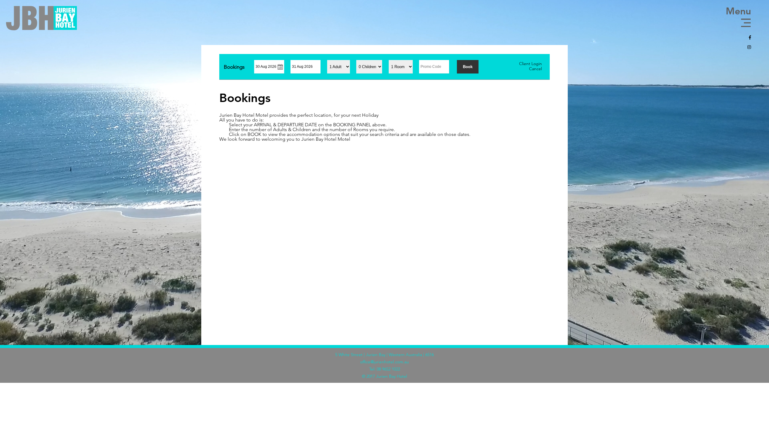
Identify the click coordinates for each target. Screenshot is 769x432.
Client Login (530, 63)
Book (468, 66)
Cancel (535, 68)
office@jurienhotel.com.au (384, 361)
